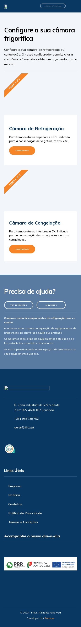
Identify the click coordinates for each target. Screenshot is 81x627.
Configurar (22, 150)
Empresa (14, 486)
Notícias (14, 495)
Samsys (49, 618)
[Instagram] (16, 437)
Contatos (15, 504)
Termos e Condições (23, 522)
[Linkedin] (23, 437)
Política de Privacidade (25, 513)
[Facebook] (9, 437)
